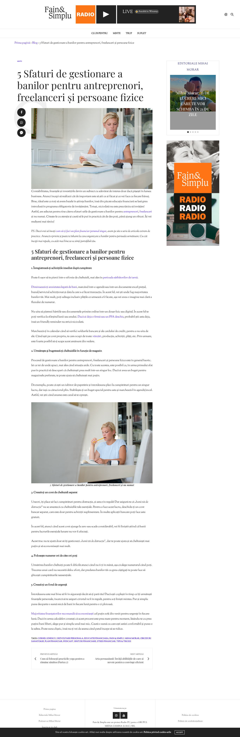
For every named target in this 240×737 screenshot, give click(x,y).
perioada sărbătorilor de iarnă (120, 278)
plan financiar (53, 641)
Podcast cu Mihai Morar (50, 721)
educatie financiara (96, 638)
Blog (35, 43)
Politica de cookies (190, 715)
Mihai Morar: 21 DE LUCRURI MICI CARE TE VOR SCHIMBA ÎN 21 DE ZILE (193, 103)
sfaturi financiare (85, 641)
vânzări (97, 336)
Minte (117, 33)
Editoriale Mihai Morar (49, 715)
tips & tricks (123, 641)
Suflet (141, 33)
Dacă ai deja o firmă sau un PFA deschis (101, 317)
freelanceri (146, 212)
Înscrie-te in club (49, 727)
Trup (129, 33)
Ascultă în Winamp (148, 11)
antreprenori (130, 212)
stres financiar (106, 641)
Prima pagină (22, 43)
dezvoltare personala (70, 638)
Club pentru (99, 33)
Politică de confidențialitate (190, 721)
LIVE (128, 12)
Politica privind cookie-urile (157, 732)
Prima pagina (50, 709)
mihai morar (132, 638)
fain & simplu (116, 638)
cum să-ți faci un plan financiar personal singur (81, 231)
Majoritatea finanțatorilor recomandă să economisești (62, 614)
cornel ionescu (47, 638)
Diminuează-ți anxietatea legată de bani (54, 287)
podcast (68, 641)
